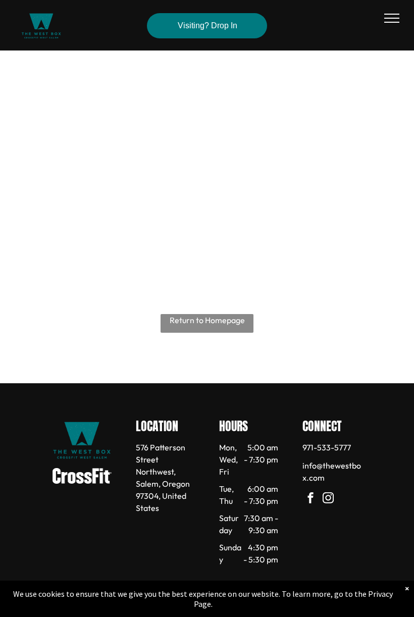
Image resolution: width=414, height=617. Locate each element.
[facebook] (310, 499)
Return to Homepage (207, 320)
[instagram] (328, 499)
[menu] (392, 18)
